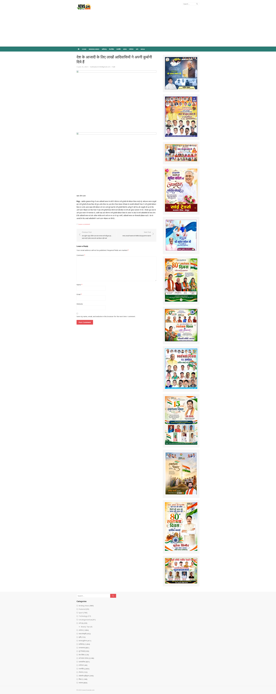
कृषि (80, 637)
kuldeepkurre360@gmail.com (100, 67)
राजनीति (118, 49)
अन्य (137, 49)
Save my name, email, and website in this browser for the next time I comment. (106, 316)
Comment (81, 255)
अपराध (125, 49)
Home (84, 49)
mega (143, 49)
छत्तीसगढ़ (104, 49)
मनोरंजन (131, 49)
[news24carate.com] (79, 49)
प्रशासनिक (82, 662)
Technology (83, 616)
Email (79, 294)
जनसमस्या (82, 648)
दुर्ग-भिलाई (82, 651)
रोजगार (81, 672)
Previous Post (97, 235)
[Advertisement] (138, 30)
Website (80, 304)
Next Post (136, 234)
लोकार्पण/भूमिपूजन (84, 676)
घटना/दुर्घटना (83, 641)
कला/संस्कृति (82, 634)
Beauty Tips (85, 627)
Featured (82, 609)
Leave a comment (84, 224)
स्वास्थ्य (81, 683)
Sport (81, 613)
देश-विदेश (111, 49)
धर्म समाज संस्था (83, 658)
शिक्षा (80, 679)
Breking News (94, 49)
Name (79, 285)
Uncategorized (84, 620)
